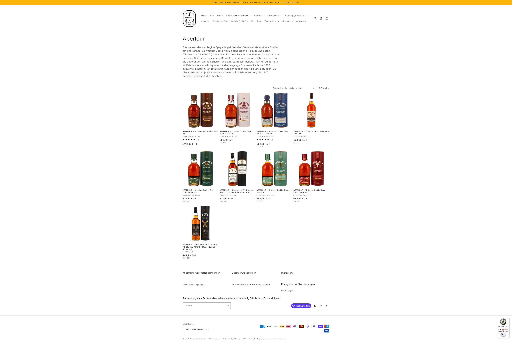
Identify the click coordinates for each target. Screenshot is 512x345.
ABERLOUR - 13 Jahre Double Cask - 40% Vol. (273, 191)
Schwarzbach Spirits (198, 339)
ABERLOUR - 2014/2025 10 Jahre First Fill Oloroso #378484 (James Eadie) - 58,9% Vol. (200, 247)
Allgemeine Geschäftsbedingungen (201, 272)
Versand (252, 339)
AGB (244, 339)
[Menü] (507, 318)
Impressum (287, 272)
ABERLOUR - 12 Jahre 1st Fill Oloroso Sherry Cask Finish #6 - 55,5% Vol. (236, 191)
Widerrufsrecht (215, 339)
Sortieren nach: (280, 88)
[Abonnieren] (228, 305)
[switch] (503, 334)
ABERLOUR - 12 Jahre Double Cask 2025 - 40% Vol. (309, 191)
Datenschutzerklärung (231, 339)
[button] (238, 15)
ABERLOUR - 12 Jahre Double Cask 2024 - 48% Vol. (235, 132)
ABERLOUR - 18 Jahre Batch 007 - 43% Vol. (200, 132)
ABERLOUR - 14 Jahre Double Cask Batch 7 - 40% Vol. (272, 132)
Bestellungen (287, 290)
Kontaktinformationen (277, 339)
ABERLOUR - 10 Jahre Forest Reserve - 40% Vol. (311, 132)
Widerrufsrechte (240, 284)
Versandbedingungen (194, 284)
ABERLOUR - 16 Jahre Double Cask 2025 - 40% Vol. (198, 191)
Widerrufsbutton (261, 284)
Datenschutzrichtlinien (244, 272)
